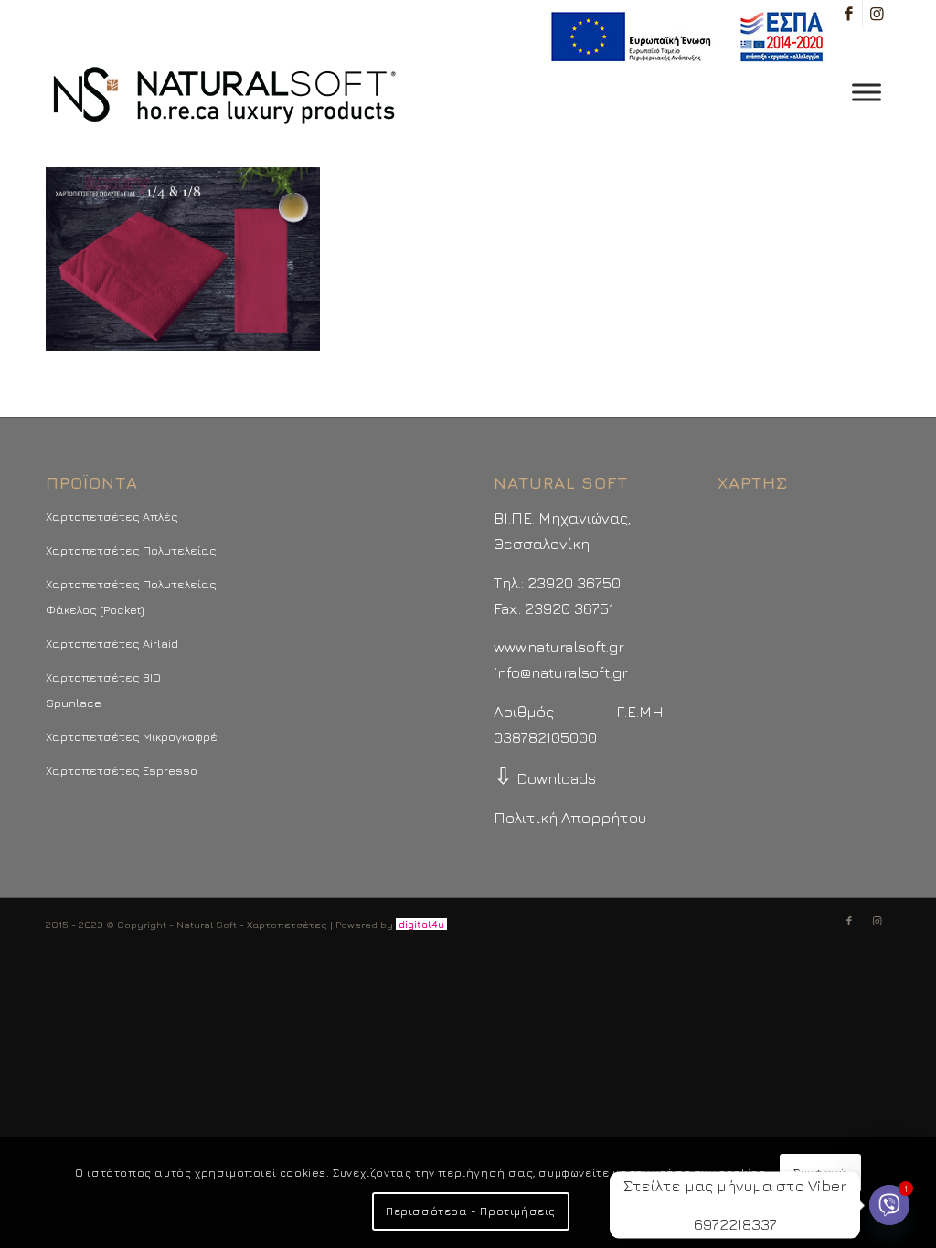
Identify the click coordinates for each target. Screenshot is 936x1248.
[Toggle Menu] (866, 91)
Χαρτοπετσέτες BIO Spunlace (103, 690)
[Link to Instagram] (876, 13)
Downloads (545, 778)
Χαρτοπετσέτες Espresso (121, 770)
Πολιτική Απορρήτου (570, 818)
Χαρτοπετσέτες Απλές (112, 516)
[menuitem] (682, 37)
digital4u (421, 924)
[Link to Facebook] (848, 13)
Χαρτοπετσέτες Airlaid (112, 643)
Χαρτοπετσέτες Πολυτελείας (131, 550)
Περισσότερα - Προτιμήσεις (471, 1211)
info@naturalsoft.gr (561, 672)
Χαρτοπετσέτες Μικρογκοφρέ (132, 736)
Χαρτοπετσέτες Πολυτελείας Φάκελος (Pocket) (131, 596)
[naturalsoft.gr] (224, 97)
